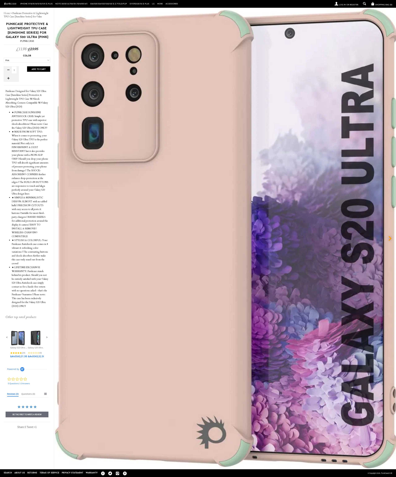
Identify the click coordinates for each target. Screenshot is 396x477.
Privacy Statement (72, 473)
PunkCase (27, 41)
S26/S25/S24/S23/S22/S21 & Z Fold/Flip (108, 4)
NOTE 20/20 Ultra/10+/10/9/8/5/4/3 (71, 4)
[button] (7, 337)
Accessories (172, 4)
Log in (342, 5)
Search (8, 473)
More (160, 4)
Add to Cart (39, 69)
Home (7, 13)
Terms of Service (49, 473)
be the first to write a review (27, 414)
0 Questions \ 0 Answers (19, 383)
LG (153, 4)
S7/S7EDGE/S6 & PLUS (139, 4)
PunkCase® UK (386, 473)
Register (354, 5)
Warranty (92, 473)
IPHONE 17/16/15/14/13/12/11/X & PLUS (36, 4)
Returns (32, 473)
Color (27, 56)
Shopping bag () (383, 5)
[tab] (13, 395)
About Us (19, 473)
